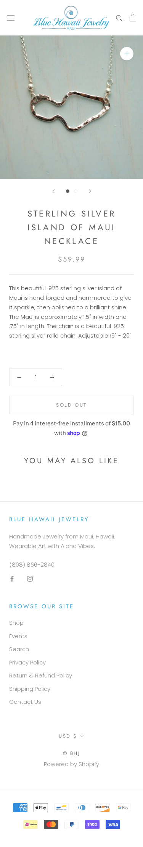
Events (18, 636)
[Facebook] (12, 579)
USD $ (68, 736)
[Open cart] (133, 17)
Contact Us (25, 702)
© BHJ (71, 753)
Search (19, 649)
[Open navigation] (10, 18)
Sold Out (71, 405)
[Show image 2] (75, 191)
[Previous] (53, 191)
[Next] (90, 191)
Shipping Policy (29, 689)
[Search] (119, 18)
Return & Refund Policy (40, 675)
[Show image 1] (67, 191)
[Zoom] (126, 53)
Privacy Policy (27, 662)
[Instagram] (30, 579)
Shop (16, 623)
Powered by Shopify (71, 764)
